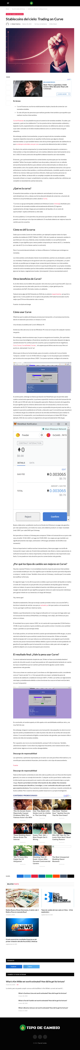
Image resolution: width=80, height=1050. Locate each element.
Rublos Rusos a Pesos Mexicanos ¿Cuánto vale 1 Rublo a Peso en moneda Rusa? (22, 911)
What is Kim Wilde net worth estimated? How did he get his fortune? (35, 981)
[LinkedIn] (8, 93)
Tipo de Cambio (42, 1043)
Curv (14, 345)
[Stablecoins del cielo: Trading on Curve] (40, 50)
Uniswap (57, 204)
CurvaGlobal (26, 345)
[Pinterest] (8, 98)
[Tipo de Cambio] (40, 3)
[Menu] (8, 3)
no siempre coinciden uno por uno (27, 144)
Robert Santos (16, 24)
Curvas (33, 345)
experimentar (56, 294)
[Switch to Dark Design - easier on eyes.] (69, 3)
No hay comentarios (41, 24)
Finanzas (20, 120)
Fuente (15, 765)
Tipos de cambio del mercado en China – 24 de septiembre (57, 911)
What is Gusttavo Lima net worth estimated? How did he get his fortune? (42, 993)
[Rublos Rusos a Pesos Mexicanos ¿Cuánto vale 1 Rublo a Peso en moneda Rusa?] (22, 898)
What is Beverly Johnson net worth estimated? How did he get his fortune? (43, 1008)
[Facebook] (8, 82)
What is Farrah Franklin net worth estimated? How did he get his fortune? (42, 1000)
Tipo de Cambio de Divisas (15, 14)
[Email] (8, 103)
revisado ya (44, 605)
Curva (15, 120)
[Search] (72, 3)
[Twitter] (8, 88)
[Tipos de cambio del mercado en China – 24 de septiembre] (57, 898)
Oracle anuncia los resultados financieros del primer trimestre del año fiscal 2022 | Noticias (21, 940)
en (17, 985)
